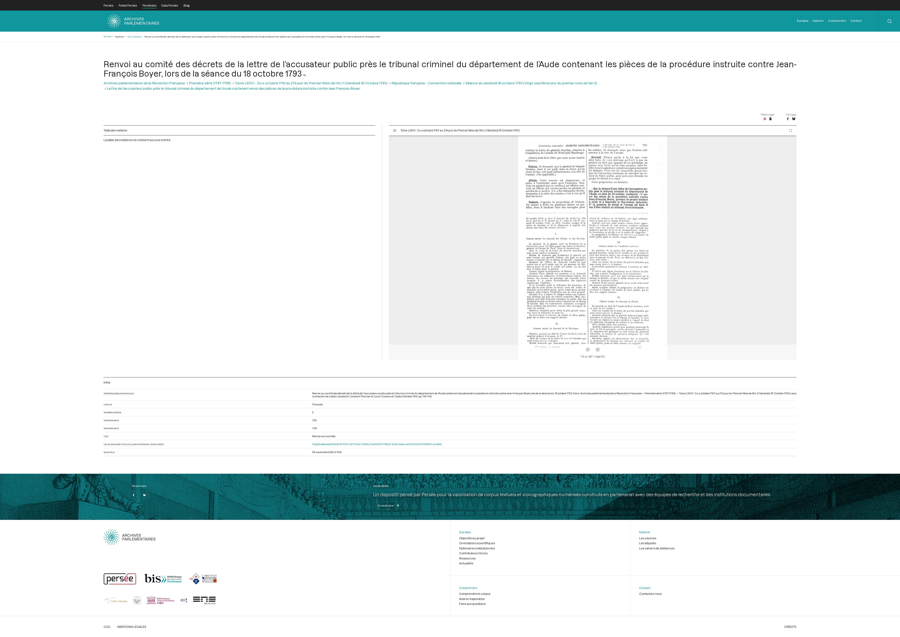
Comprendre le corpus (474, 593)
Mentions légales (131, 626)
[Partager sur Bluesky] (793, 119)
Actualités (466, 563)
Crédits (790, 626)
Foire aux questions (472, 603)
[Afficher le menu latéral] (395, 130)
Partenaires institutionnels (477, 548)
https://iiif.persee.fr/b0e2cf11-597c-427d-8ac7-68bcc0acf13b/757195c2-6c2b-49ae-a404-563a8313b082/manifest (377, 444)
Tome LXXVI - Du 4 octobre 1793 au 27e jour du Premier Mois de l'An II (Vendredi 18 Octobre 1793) (311, 83)
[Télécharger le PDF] (765, 119)
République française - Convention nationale (426, 83)
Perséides (149, 5)
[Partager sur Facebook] (787, 119)
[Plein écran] (790, 130)
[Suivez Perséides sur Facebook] (133, 495)
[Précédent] (588, 349)
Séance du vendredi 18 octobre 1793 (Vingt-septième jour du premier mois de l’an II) (531, 83)
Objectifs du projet (471, 538)
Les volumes (134, 36)
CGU (107, 626)
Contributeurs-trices (473, 553)
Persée (108, 5)
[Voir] (304, 73)
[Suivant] (598, 349)
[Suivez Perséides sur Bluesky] (144, 495)
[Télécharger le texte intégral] (770, 119)
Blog (186, 5)
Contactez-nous (650, 593)
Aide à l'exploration (472, 598)
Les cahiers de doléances (657, 548)
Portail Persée (128, 5)
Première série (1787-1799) (210, 83)
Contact (856, 20)
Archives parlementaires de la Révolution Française (144, 83)
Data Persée (169, 5)
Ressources (467, 558)
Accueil (108, 36)
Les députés (647, 543)
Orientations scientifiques (477, 543)
